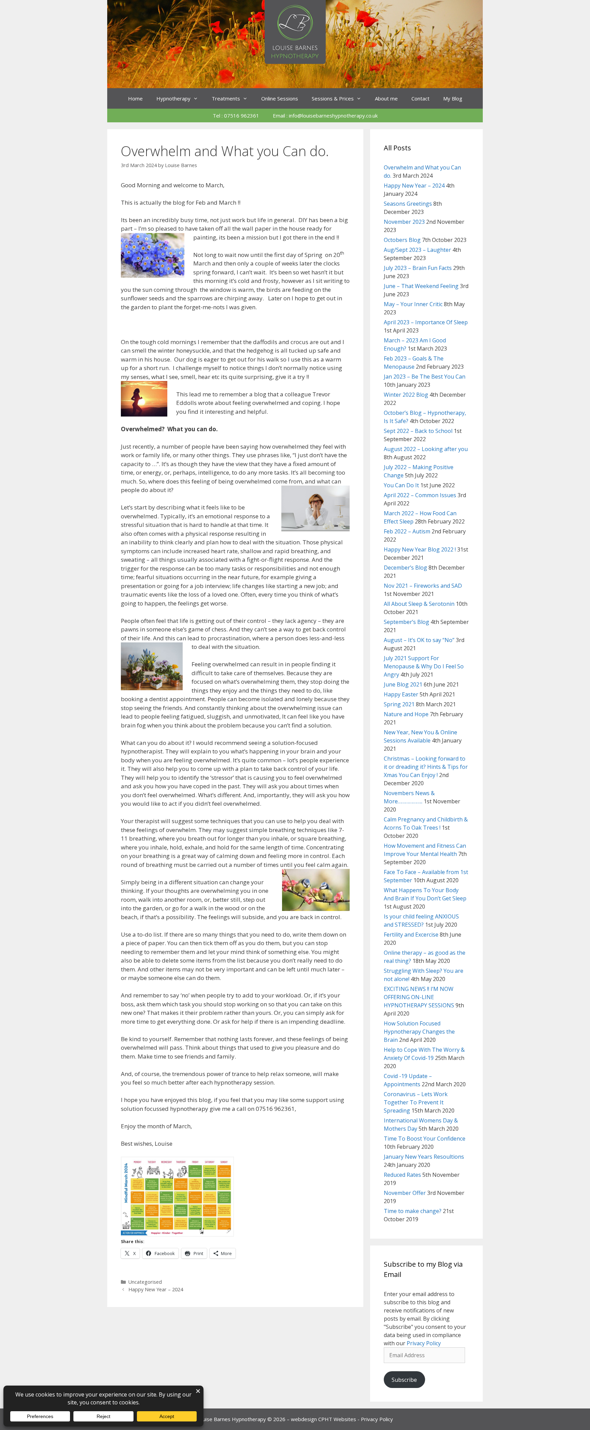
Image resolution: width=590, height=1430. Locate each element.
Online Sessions (279, 98)
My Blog (452, 98)
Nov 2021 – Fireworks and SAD (423, 585)
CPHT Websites (337, 1419)
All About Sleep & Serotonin (419, 604)
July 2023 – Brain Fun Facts (418, 268)
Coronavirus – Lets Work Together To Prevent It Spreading (416, 1102)
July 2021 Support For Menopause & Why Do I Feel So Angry (424, 666)
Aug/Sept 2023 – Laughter (417, 250)
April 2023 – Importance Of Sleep (426, 322)
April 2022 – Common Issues (420, 495)
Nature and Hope (406, 714)
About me (386, 98)
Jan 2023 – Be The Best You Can (424, 376)
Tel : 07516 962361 (236, 115)
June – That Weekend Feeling (421, 286)
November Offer (405, 1193)
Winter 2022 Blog (406, 394)
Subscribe (404, 1380)
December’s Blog (405, 567)
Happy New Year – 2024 (155, 1289)
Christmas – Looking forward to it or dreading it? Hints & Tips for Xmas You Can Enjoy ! (426, 767)
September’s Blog (406, 622)
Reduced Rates (402, 1175)
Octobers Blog (402, 240)
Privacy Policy (424, 1343)
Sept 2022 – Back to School (418, 431)
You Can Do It (401, 485)
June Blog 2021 (403, 684)
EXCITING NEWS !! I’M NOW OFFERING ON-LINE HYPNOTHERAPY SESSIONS (419, 997)
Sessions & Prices (333, 98)
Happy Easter (401, 694)
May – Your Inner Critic (413, 304)
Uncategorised (145, 1282)
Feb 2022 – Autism (407, 531)
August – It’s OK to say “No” (419, 640)
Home (135, 98)
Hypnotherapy (173, 98)
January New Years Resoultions (424, 1156)
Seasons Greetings (408, 203)
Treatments (226, 98)
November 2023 (404, 222)
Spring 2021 (399, 704)
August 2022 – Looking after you (426, 449)
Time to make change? (412, 1211)
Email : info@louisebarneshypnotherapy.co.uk (325, 115)
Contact (420, 98)
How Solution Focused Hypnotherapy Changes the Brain (419, 1032)
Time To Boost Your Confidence (424, 1138)
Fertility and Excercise (411, 934)
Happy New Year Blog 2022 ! (420, 549)
